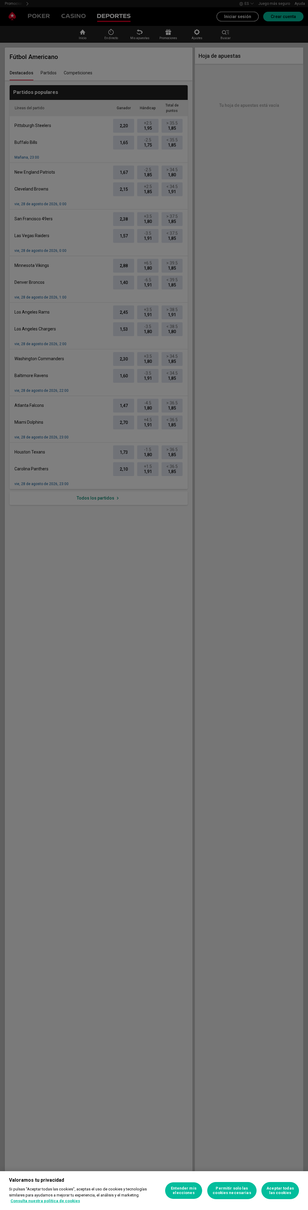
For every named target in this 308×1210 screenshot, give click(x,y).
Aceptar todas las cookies (280, 1190)
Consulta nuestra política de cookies (45, 1201)
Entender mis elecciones (183, 1190)
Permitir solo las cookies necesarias (232, 1190)
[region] (154, 1190)
